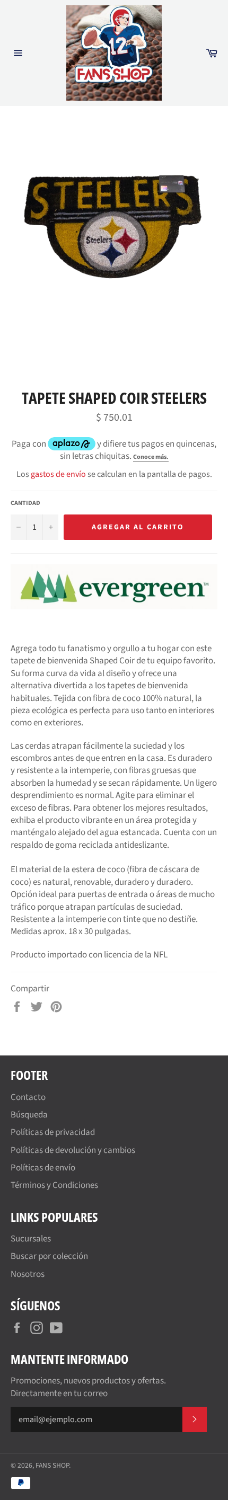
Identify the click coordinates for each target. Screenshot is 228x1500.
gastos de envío (58, 474)
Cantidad (25, 503)
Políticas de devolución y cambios (73, 1150)
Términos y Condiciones (54, 1185)
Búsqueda (29, 1114)
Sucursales (31, 1238)
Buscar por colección (49, 1256)
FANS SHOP (52, 1465)
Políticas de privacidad (53, 1132)
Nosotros (28, 1274)
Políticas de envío (43, 1167)
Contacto (28, 1097)
